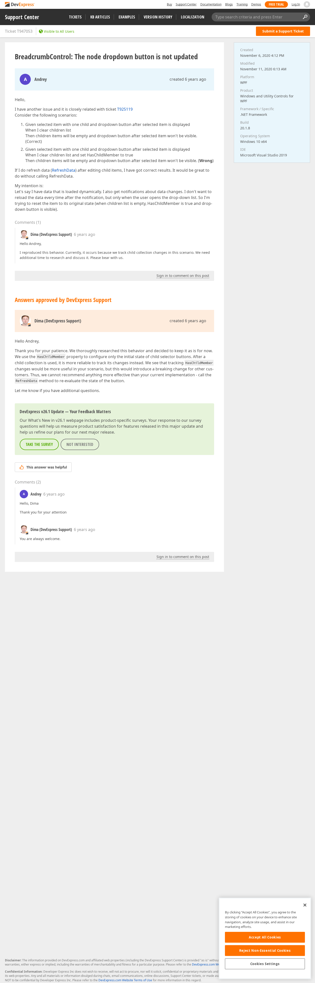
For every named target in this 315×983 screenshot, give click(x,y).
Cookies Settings (265, 964)
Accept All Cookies (265, 937)
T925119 (125, 109)
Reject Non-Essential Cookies (265, 950)
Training (242, 4)
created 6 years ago (188, 79)
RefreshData (63, 170)
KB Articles (100, 17)
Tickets (75, 17)
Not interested (79, 444)
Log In (296, 4)
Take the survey (39, 444)
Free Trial (276, 4)
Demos (256, 4)
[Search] (305, 17)
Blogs (229, 4)
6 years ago (84, 234)
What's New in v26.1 (46, 420)
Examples (127, 17)
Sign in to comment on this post (183, 275)
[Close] (304, 905)
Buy (169, 4)
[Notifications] (307, 4)
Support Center (186, 4)
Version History (158, 17)
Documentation (210, 4)
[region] (265, 938)
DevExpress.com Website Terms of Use (125, 980)
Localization (192, 17)
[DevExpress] (20, 4)
